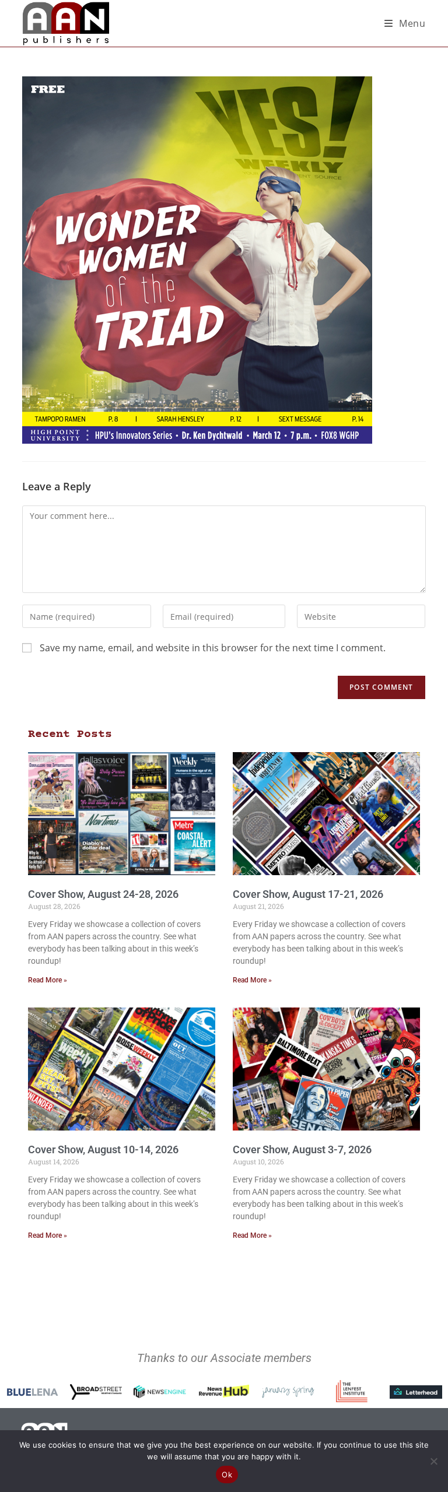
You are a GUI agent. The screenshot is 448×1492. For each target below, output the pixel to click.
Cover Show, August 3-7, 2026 (302, 1149)
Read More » (47, 980)
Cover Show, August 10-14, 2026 (103, 1149)
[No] (433, 1461)
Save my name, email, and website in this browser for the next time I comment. (213, 647)
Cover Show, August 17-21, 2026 (308, 894)
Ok (227, 1474)
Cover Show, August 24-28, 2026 (103, 894)
